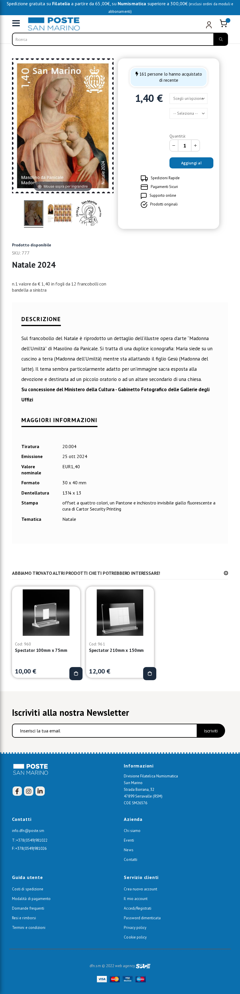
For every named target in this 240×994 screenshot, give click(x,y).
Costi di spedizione (27, 889)
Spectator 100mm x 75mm (41, 650)
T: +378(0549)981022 (29, 840)
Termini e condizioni (28, 927)
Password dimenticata (142, 917)
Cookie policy (135, 937)
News (128, 849)
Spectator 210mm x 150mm (116, 650)
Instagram (28, 791)
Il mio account (136, 898)
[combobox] (120, 39)
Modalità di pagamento (31, 898)
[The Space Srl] (143, 965)
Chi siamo (132, 830)
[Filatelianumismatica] (47, 24)
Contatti (130, 859)
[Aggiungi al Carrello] (76, 673)
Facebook (17, 791)
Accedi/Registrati (137, 908)
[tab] (120, 323)
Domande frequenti (28, 908)
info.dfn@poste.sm (28, 830)
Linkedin (40, 791)
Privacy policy (135, 927)
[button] (226, 573)
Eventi (129, 840)
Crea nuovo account (140, 889)
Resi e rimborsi (24, 917)
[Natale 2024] (33, 214)
